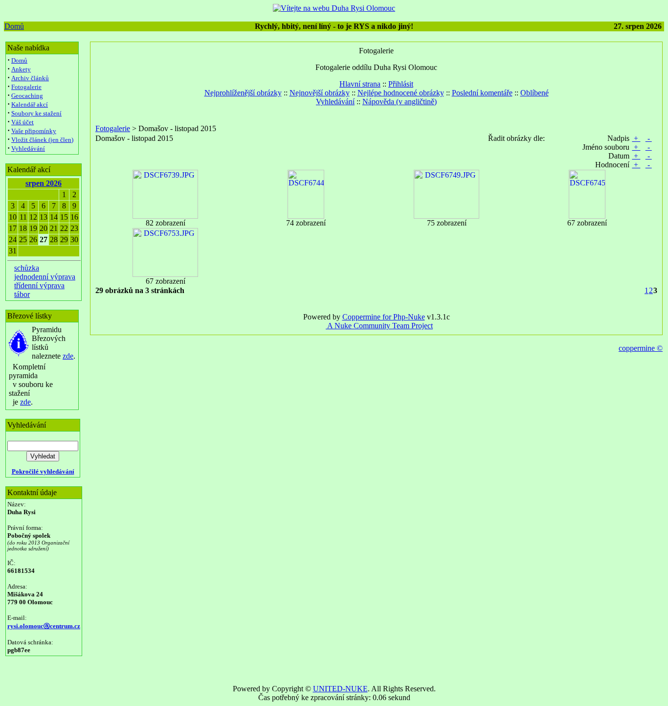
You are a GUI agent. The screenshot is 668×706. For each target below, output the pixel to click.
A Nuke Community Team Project (379, 325)
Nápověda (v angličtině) (399, 101)
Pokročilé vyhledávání (43, 471)
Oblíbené (534, 93)
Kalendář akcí (29, 104)
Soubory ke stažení (36, 113)
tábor (22, 294)
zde (68, 356)
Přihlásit (400, 84)
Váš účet (22, 122)
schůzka (26, 268)
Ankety (21, 69)
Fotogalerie (26, 87)
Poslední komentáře (482, 93)
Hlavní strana (359, 84)
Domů (14, 26)
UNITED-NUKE (340, 688)
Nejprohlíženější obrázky (243, 93)
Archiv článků (30, 78)
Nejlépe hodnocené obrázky (400, 93)
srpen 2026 (43, 183)
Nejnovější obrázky (319, 93)
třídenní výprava (39, 285)
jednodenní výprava (44, 277)
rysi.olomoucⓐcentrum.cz (43, 626)
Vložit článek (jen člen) (42, 139)
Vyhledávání (28, 148)
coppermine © (641, 348)
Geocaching (27, 95)
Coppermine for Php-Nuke (383, 317)
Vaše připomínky (33, 131)
